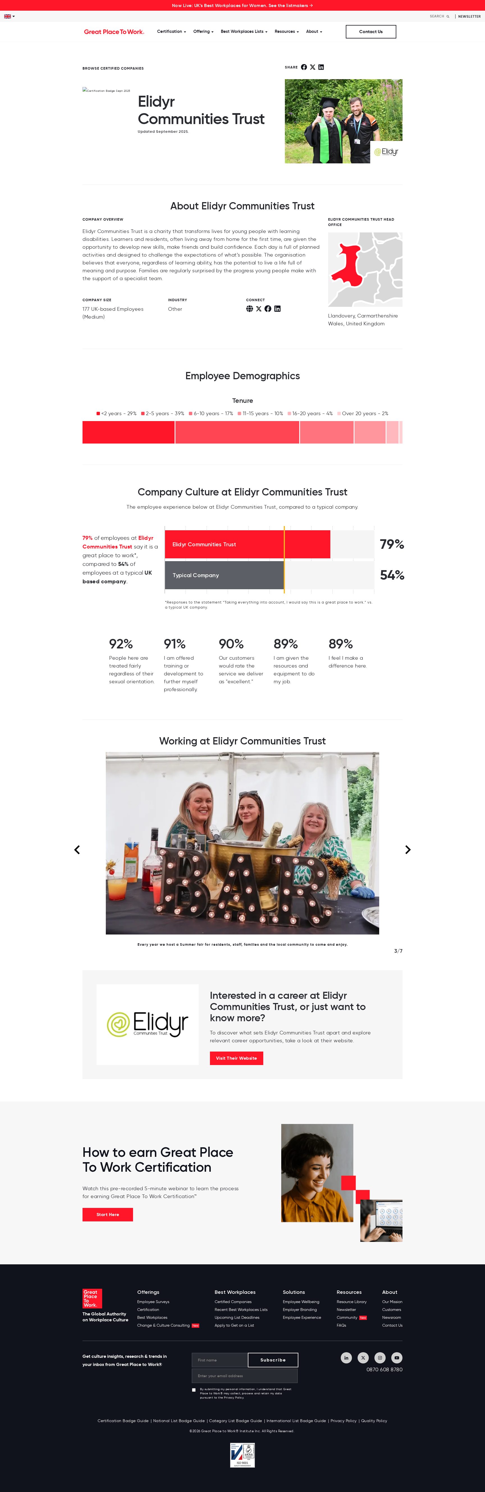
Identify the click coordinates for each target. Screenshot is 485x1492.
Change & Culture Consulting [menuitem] (167, 1325)
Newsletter (469, 16)
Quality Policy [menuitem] (374, 1420)
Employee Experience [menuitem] (302, 1317)
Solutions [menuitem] (294, 1292)
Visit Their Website (236, 1058)
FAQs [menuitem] (341, 1325)
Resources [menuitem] (349, 1292)
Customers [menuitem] (391, 1309)
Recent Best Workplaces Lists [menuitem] (241, 1309)
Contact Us (371, 32)
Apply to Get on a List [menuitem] (234, 1325)
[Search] (448, 16)
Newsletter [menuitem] (346, 1309)
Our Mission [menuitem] (392, 1301)
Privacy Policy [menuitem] (344, 1420)
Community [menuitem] (351, 1317)
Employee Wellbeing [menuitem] (301, 1301)
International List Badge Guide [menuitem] (296, 1420)
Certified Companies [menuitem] (233, 1301)
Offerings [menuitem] (148, 1292)
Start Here (108, 1214)
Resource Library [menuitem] (352, 1301)
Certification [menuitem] (148, 1309)
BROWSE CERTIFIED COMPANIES (113, 68)
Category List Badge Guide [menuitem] (235, 1420)
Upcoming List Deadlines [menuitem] (237, 1317)
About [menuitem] (389, 1292)
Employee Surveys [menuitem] (153, 1301)
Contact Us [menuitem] (392, 1325)
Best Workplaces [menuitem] (152, 1317)
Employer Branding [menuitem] (300, 1309)
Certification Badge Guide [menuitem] (123, 1420)
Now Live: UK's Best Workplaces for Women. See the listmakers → (242, 5)
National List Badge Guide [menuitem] (179, 1420)
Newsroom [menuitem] (391, 1317)
